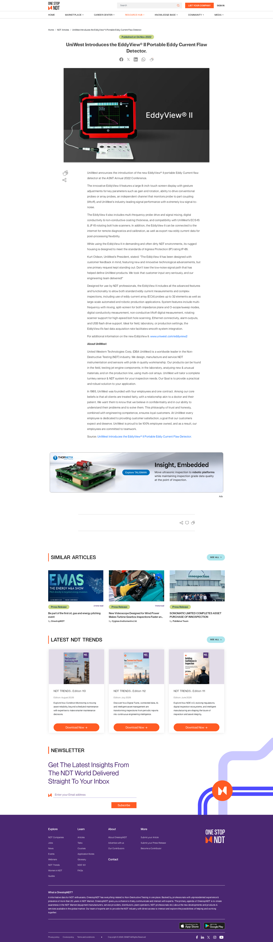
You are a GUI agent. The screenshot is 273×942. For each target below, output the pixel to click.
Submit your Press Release (153, 842)
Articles (81, 837)
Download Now (75, 727)
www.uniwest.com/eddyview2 (169, 336)
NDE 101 (82, 865)
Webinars (52, 859)
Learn (81, 829)
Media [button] (218, 14)
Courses (82, 848)
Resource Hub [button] (133, 14)
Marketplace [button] (73, 14)
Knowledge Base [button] (165, 14)
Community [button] (195, 14)
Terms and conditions (86, 937)
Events (51, 854)
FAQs (80, 870)
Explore (53, 829)
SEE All (214, 557)
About (112, 829)
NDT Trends (54, 865)
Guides (51, 876)
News (51, 848)
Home (51, 14)
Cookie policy (68, 937)
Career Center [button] (103, 14)
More (144, 829)
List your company (199, 5)
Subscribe (124, 805)
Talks (80, 842)
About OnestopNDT (117, 837)
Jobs (50, 842)
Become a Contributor (151, 848)
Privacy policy (53, 937)
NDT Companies (56, 837)
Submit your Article (150, 837)
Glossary (82, 859)
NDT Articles (63, 29)
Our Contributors (116, 848)
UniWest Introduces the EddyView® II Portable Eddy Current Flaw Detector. (144, 436)
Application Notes (86, 854)
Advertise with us (116, 842)
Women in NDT (55, 870)
